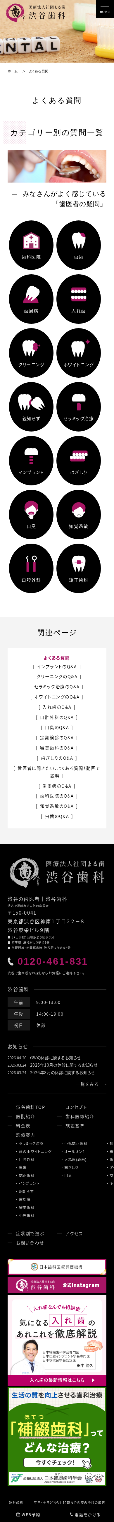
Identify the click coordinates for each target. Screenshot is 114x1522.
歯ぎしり (71, 1167)
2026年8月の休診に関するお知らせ (62, 1072)
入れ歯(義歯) (75, 1159)
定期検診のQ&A (57, 737)
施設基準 (75, 1126)
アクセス (74, 1233)
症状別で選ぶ (30, 1233)
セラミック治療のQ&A (57, 686)
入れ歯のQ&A (56, 707)
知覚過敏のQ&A (57, 806)
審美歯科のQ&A (57, 748)
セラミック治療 (31, 1143)
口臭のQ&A (57, 727)
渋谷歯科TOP (30, 1107)
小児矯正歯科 (76, 1143)
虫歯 (23, 1167)
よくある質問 (57, 658)
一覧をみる (87, 1084)
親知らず (26, 1191)
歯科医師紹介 (79, 1116)
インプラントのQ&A (57, 666)
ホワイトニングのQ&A (57, 697)
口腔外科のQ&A (57, 717)
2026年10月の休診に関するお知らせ (63, 1065)
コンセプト (76, 1107)
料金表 (23, 1126)
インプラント (29, 1183)
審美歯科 (26, 1207)
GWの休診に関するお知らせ (55, 1057)
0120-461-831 (53, 961)
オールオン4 (74, 1151)
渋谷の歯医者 (24, 898)
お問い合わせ (30, 1243)
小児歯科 (26, 1215)
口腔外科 (26, 1159)
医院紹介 (25, 1116)
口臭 (68, 1175)
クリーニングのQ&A (57, 676)
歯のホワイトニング (35, 1151)
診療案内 (25, 1135)
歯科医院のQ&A (57, 796)
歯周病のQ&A (56, 786)
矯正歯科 (26, 1175)
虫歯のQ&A (57, 816)
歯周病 (25, 1199)
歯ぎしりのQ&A (57, 758)
